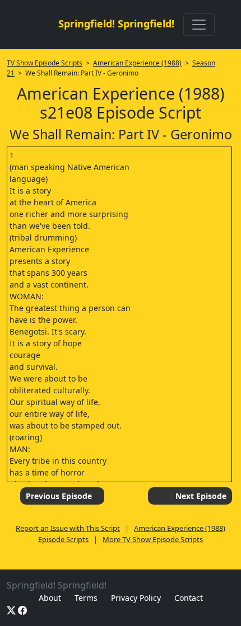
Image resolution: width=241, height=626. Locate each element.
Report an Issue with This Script (68, 528)
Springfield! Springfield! (116, 23)
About (50, 597)
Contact (188, 597)
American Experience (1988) (137, 63)
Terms (86, 597)
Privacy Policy (136, 597)
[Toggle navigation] (199, 24)
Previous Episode (59, 496)
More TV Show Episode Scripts (153, 539)
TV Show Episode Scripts (44, 63)
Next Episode (200, 496)
